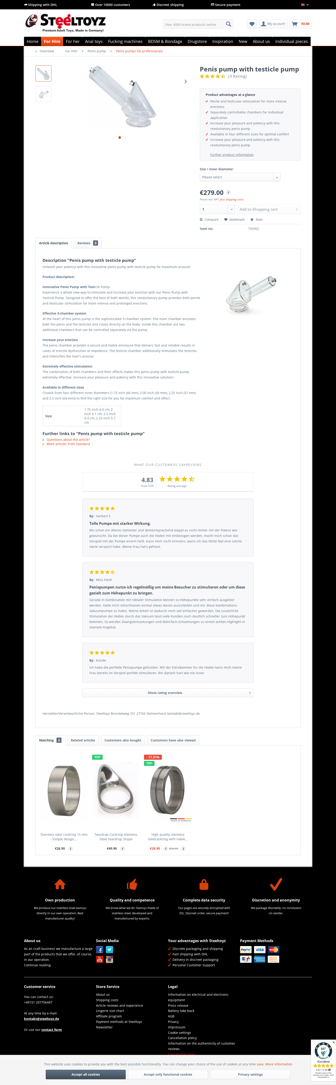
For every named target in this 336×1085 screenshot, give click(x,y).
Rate (259, 219)
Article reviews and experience (119, 1005)
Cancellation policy (182, 1038)
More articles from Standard (68, 444)
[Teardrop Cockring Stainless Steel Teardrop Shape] (116, 790)
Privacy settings (250, 1074)
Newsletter (104, 1027)
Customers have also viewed (173, 740)
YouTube (100, 959)
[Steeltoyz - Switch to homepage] (73, 25)
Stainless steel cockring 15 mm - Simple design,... (64, 836)
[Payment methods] (275, 954)
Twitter (109, 950)
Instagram (109, 959)
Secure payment (227, 5)
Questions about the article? (68, 439)
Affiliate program (109, 1016)
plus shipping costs (232, 199)
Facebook (100, 950)
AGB (171, 1016)
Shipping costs (107, 1000)
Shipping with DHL (42, 5)
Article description (53, 243)
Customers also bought (122, 740)
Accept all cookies (86, 1074)
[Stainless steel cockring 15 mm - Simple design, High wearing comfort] (64, 790)
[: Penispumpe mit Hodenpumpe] (43, 73)
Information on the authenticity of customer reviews (201, 1046)
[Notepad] (252, 24)
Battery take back (181, 1011)
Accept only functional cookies (168, 1074)
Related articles (83, 740)
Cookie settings (179, 1032)
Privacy (173, 1021)
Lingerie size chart (110, 1011)
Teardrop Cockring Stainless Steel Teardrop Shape (115, 836)
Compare (211, 219)
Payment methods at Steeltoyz (119, 1021)
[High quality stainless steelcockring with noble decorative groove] (168, 790)
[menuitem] (198, 24)
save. (261, 1064)
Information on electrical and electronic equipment (198, 997)
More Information (278, 1064)
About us (103, 994)
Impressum (176, 1027)
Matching (49, 740)
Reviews (86, 243)
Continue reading (37, 965)
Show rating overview (165, 693)
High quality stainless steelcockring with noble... (168, 836)
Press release (178, 1005)
